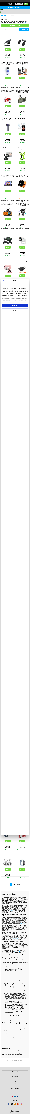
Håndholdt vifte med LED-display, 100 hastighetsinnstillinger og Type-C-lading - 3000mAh (7, 119)
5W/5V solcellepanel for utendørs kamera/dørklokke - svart (7, 35)
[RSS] (15, 1104)
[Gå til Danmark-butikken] (12, 1097)
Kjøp (8, 134)
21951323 (24, 1061)
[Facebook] (8, 1104)
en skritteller (22, 923)
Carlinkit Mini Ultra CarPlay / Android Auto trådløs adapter (22, 261)
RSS (15, 1083)
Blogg (15, 1081)
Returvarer (15, 1076)
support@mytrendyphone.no (10, 1061)
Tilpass (14, 310)
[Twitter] (12, 1104)
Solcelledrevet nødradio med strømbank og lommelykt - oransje (7, 204)
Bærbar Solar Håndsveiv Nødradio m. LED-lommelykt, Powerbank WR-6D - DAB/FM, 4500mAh (22, 91)
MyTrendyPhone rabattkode (15, 1090)
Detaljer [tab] (15, 280)
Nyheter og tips (15, 1088)
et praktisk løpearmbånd (16, 938)
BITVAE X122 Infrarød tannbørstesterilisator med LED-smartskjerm (7, 63)
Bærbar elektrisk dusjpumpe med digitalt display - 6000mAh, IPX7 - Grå (22, 63)
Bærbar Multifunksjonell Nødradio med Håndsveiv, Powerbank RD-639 (7, 91)
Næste (18, 884)
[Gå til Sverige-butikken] (15, 1097)
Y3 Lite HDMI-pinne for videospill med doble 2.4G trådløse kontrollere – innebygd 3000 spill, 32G (7, 232)
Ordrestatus (15, 1074)
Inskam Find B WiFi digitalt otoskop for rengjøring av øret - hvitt (22, 119)
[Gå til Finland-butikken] (17, 1097)
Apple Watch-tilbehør (18, 951)
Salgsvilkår (15, 1093)
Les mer (24, 22)
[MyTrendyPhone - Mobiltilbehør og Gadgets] (7, 4)
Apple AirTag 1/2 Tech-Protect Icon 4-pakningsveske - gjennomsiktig (7, 854)
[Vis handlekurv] (26, 4)
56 (14, 884)
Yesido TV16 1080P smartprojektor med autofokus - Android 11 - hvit (22, 232)
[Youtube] (18, 1104)
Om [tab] (24, 280)
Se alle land (15, 1100)
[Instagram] (21, 1104)
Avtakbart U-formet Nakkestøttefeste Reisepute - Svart (22, 35)
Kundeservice (15, 1071)
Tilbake (4, 15)
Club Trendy (15, 1078)
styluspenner (12, 910)
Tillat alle (15, 305)
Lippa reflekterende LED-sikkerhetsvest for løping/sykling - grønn (22, 148)
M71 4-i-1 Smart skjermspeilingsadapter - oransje (22, 176)
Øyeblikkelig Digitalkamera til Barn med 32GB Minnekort (8, 261)
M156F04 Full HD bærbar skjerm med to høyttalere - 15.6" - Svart (7, 176)
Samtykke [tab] (5, 280)
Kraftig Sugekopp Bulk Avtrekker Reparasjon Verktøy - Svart (7, 148)
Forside (15, 1069)
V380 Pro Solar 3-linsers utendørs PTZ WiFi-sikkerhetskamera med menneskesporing (22, 204)
